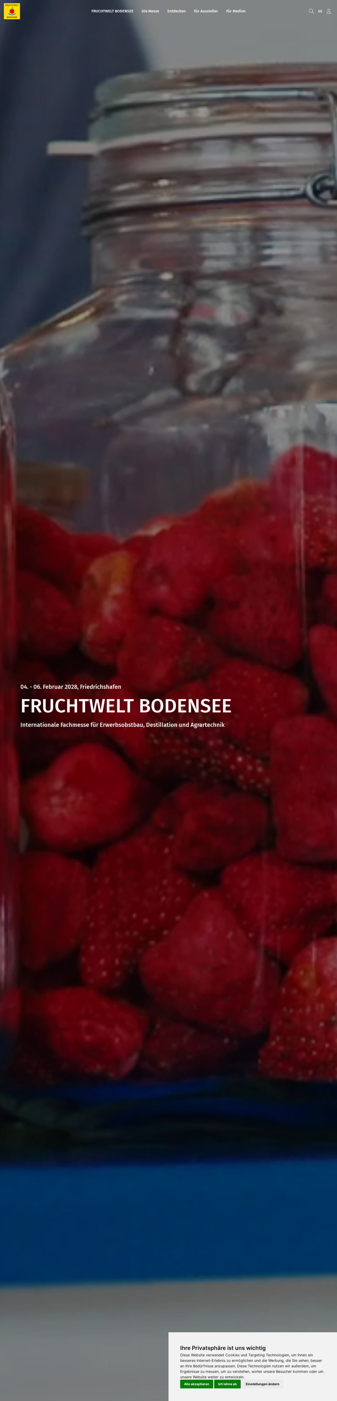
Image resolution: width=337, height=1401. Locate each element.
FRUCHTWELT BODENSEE (112, 11)
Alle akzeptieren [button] (196, 1384)
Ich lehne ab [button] (227, 1384)
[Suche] (311, 11)
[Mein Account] (328, 11)
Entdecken (176, 11)
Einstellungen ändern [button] (262, 1384)
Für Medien (236, 11)
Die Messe (150, 11)
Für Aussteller (206, 11)
